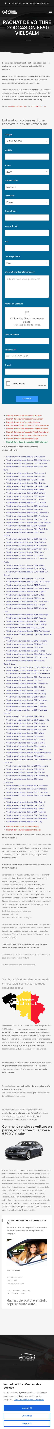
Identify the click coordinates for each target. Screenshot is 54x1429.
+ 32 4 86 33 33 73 (17, 3)
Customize (27, 1415)
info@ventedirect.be (39, 3)
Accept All (27, 1408)
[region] (27, 1404)
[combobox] (8, 356)
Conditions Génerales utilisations (29, 1399)
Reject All (27, 1423)
